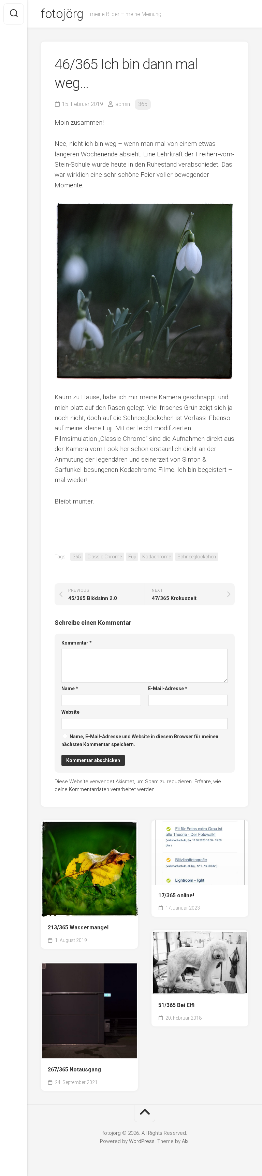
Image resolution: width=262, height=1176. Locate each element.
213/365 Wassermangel (78, 927)
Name (69, 688)
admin (122, 104)
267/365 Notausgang (74, 1069)
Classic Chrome (104, 556)
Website (70, 712)
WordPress (142, 1141)
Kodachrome (156, 556)
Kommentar (76, 643)
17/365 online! (176, 895)
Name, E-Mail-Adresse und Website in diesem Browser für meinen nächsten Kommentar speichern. (139, 740)
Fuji (132, 556)
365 (142, 104)
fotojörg (62, 14)
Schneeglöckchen (196, 556)
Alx (185, 1141)
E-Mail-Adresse (167, 688)
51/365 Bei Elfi (176, 1005)
